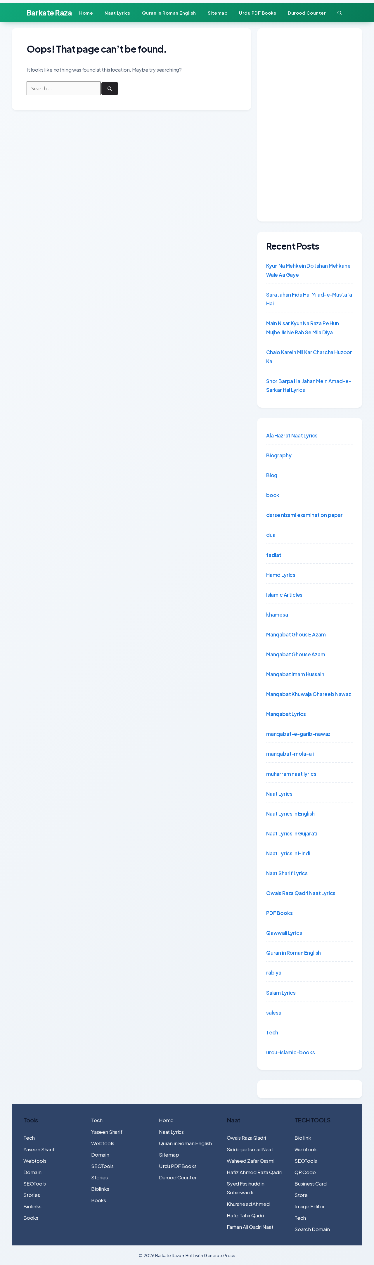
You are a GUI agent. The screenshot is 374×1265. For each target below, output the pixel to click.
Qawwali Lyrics (284, 933)
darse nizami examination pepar (304, 515)
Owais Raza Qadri (246, 1137)
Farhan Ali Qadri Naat (250, 1227)
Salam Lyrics (281, 992)
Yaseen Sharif (39, 1149)
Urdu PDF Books (257, 12)
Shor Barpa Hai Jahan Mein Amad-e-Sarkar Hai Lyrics (308, 385)
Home (86, 12)
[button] (340, 12)
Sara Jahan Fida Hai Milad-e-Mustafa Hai (309, 299)
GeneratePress (219, 1255)
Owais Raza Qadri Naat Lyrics (300, 893)
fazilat (273, 555)
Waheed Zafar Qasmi (250, 1160)
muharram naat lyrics (291, 774)
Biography (278, 455)
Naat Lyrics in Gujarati (291, 833)
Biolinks (32, 1206)
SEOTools (34, 1183)
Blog (271, 475)
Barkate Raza (49, 12)
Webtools (34, 1160)
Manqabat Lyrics (286, 714)
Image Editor (310, 1206)
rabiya (273, 972)
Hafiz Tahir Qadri (245, 1215)
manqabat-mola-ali (290, 753)
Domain (32, 1172)
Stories (31, 1195)
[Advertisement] (309, 124)
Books (30, 1217)
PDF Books (279, 913)
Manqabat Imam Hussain (295, 674)
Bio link (303, 1137)
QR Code (305, 1172)
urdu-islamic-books (290, 1052)
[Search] (109, 88)
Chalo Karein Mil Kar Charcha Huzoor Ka (309, 356)
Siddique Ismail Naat (250, 1149)
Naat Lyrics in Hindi (288, 853)
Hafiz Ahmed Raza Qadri (254, 1172)
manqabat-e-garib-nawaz (298, 734)
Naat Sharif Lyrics (287, 873)
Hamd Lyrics (280, 575)
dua (271, 535)
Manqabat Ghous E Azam (295, 634)
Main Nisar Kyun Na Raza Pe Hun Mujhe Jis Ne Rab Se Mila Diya (302, 327)
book (272, 495)
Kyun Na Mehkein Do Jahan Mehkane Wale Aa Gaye (308, 270)
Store (301, 1195)
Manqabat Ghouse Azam (295, 654)
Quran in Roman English (169, 12)
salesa (273, 1012)
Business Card (311, 1183)
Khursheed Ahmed (248, 1204)
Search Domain (312, 1229)
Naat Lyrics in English (290, 813)
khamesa (277, 614)
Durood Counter (307, 12)
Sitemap (218, 12)
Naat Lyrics (117, 12)
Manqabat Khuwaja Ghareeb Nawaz (308, 694)
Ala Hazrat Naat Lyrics (292, 435)
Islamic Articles (284, 594)
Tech (272, 1032)
